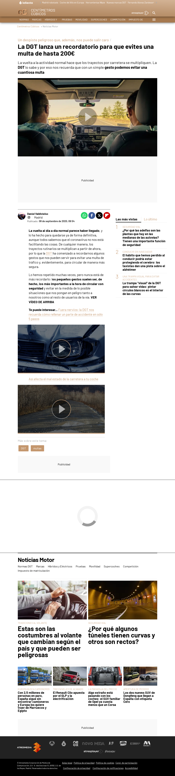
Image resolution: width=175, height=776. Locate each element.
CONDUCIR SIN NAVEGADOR (137, 251)
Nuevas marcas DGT (116, 2)
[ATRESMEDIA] (29, 747)
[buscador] (153, 13)
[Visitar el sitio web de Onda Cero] (123, 743)
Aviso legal (67, 763)
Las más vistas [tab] (126, 219)
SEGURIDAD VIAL (131, 226)
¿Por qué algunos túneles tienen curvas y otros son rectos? (121, 635)
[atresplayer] (139, 13)
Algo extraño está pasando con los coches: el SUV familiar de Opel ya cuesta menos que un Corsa (104, 698)
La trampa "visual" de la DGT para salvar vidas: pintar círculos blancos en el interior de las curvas (143, 288)
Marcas (36, 19)
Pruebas (67, 19)
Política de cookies (105, 763)
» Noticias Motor (49, 26)
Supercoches (99, 19)
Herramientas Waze (95, 2)
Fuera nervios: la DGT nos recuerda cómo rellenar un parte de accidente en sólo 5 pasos (66, 314)
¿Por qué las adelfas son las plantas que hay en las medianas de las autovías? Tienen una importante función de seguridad (144, 237)
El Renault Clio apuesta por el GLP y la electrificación (69, 695)
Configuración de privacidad (76, 768)
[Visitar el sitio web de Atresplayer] (93, 751)
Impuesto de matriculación (138, 20)
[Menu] (153, 19)
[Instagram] (29, 217)
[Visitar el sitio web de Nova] (87, 743)
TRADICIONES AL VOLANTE (32, 622)
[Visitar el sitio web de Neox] (76, 743)
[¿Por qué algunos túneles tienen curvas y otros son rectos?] (122, 600)
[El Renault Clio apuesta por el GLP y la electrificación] (70, 676)
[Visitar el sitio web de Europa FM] (135, 743)
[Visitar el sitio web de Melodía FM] (147, 743)
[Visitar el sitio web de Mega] (99, 743)
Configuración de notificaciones (108, 768)
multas (37, 448)
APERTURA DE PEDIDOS (136, 689)
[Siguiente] (155, 3)
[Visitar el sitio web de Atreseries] (111, 743)
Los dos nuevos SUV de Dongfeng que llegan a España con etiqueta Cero (139, 697)
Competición (117, 19)
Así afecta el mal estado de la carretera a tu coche (63, 379)
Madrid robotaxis (50, 2)
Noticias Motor (36, 560)
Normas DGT (24, 20)
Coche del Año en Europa (72, 2)
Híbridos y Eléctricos (51, 20)
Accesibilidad (131, 768)
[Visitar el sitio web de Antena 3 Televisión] (52, 743)
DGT (49, 253)
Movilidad (82, 19)
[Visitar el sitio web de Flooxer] (110, 751)
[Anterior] (39, 3)
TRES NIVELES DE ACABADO (68, 689)
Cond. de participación (126, 763)
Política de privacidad (84, 763)
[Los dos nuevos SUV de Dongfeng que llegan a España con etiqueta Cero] (140, 676)
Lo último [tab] (150, 219)
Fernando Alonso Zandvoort (141, 2)
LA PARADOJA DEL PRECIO (102, 689)
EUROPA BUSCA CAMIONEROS (34, 689)
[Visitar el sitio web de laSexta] (64, 743)
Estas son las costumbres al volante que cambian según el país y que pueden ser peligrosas (50, 641)
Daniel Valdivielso (37, 213)
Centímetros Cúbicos (28, 26)
